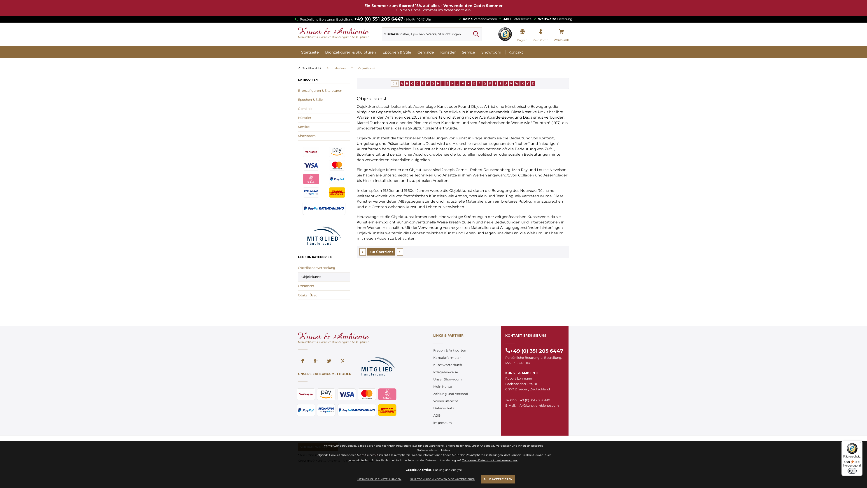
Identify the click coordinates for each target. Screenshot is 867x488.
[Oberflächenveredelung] (362, 252)
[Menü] (859, 443)
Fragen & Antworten (449, 350)
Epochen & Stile (310, 100)
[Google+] (315, 361)
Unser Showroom (447, 379)
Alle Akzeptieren (498, 479)
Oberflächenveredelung (316, 268)
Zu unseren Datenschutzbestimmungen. (489, 460)
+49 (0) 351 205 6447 (378, 19)
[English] (522, 31)
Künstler (304, 118)
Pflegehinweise (445, 372)
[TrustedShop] (505, 34)
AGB (437, 415)
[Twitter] (329, 361)
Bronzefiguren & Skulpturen (320, 91)
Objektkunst (311, 277)
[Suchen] (476, 34)
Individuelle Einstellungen (379, 479)
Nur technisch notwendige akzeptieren (442, 479)
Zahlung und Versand (450, 394)
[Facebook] (302, 361)
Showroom (307, 136)
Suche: (390, 34)
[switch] (852, 471)
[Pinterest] (342, 361)
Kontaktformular (447, 358)
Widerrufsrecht (445, 401)
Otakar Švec (307, 295)
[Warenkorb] (561, 31)
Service (304, 127)
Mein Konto (442, 387)
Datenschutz (443, 408)
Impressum (442, 423)
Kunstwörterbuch (447, 365)
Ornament (306, 286)
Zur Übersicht (312, 68)
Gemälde (305, 109)
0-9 (394, 83)
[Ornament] (400, 252)
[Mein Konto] (540, 31)
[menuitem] (432, 34)
